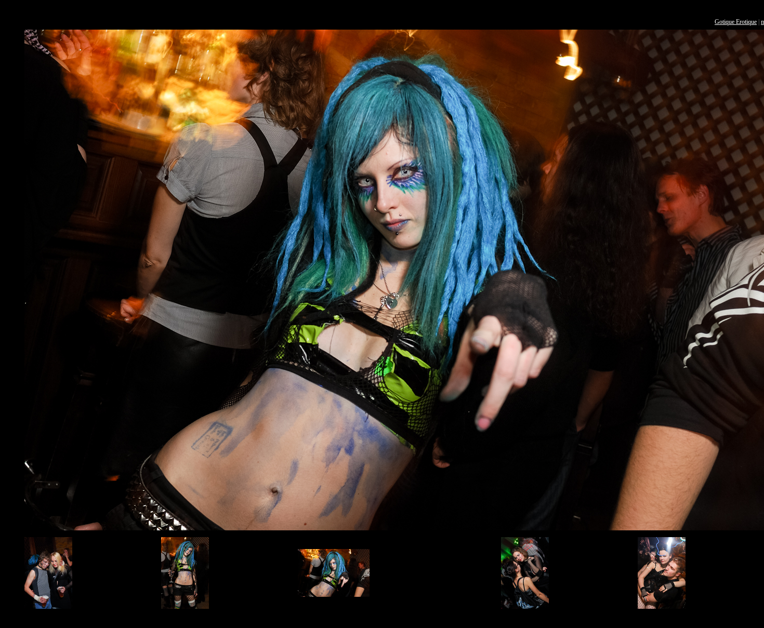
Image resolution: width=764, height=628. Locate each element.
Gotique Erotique (736, 21)
